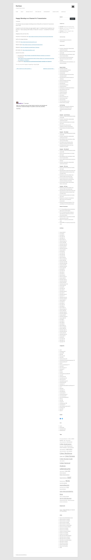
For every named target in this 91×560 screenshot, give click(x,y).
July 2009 (61, 301)
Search (61, 16)
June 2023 (61, 288)
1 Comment (18, 21)
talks (60, 398)
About (22, 11)
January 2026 (62, 242)
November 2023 (63, 281)
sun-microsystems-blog (66, 492)
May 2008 (61, 322)
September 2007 (63, 334)
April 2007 (61, 341)
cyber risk (62, 456)
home (26, 64)
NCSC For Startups (63, 93)
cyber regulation (69, 451)
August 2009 (62, 300)
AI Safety (69, 438)
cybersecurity (65, 469)
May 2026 (61, 236)
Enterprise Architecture (64, 81)
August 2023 (62, 285)
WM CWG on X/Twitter (64, 542)
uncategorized (62, 403)
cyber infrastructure (68, 446)
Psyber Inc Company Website (65, 531)
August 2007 (62, 335)
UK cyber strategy (65, 496)
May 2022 (61, 292)
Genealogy (63, 11)
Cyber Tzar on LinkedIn (64, 528)
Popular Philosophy (63, 92)
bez (32, 64)
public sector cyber (63, 487)
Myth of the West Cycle (64, 96)
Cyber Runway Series (63, 98)
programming (62, 382)
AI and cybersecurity (64, 438)
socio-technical (62, 395)
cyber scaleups (62, 460)
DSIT (69, 477)
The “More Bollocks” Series (64, 101)
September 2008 (63, 316)
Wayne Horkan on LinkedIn (65, 519)
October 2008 (62, 315)
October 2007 (62, 332)
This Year (64, 29)
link (60, 372)
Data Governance (64, 475)
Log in (61, 425)
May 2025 (61, 254)
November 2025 (63, 245)
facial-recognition (63, 361)
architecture (62, 351)
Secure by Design (63, 489)
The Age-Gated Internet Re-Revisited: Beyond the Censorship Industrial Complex (66, 59)
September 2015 (63, 297)
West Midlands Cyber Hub (64, 89)
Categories (69, 31)
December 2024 (62, 261)
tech (60, 400)
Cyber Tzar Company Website (65, 526)
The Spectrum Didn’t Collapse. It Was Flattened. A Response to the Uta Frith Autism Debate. (67, 214)
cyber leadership (62, 449)
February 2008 (62, 326)
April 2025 (61, 255)
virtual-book (62, 404)
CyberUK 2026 (62, 72)
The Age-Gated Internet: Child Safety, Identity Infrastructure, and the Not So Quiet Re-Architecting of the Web (67, 179)
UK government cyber (63, 500)
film (60, 363)
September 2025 (63, 248)
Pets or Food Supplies (64, 545)
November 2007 (63, 331)
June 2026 (61, 235)
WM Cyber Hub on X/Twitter (65, 538)
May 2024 (61, 272)
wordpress (62, 407)
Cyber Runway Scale (66, 459)
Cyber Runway (70, 456)
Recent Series (71, 26)
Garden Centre (56, 11)
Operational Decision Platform (65, 70)
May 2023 (61, 289)
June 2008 (61, 320)
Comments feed (63, 428)
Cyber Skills (67, 471)
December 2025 (62, 244)
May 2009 (61, 304)
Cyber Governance (65, 444)
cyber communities (63, 441)
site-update (62, 391)
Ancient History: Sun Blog (64, 102)
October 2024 (62, 264)
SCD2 (67, 487)
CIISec (64, 440)
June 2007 (61, 338)
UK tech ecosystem (71, 500)
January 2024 (62, 278)
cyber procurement (63, 451)
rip (60, 386)
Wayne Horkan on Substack (65, 523)
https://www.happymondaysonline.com (28, 42)
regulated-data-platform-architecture (66, 385)
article (61, 352)
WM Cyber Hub (38, 11)
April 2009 (61, 306)
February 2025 (62, 258)
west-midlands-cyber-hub (64, 406)
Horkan (19, 6)
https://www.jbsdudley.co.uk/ (29, 50)
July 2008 (61, 319)
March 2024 (62, 275)
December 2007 (62, 329)
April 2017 (61, 295)
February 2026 (62, 241)
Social (63, 32)
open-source (62, 379)
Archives (65, 31)
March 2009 (62, 307)
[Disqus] (35, 85)
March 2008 (62, 325)
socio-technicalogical (63, 397)
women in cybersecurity (63, 501)
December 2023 (62, 279)
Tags (72, 31)
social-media (62, 392)
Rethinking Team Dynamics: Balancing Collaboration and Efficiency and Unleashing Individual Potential (67, 108)
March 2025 (62, 257)
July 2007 (61, 337)
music (61, 375)
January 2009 (62, 310)
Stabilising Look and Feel (48, 68)
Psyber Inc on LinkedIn (64, 532)
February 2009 (62, 309)
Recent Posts (66, 26)
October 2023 (62, 282)
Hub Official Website (67, 535)
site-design (62, 389)
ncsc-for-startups (63, 483)
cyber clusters (68, 440)
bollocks (61, 440)
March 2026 (62, 239)
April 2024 (61, 273)
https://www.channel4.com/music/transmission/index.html (41, 36)
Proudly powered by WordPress (21, 554)
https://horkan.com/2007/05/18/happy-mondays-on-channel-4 (37, 55)
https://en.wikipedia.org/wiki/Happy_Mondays (29, 47)
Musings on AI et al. (63, 90)
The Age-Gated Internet (64, 71)
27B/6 (61, 547)
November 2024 (63, 263)
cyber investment (70, 447)
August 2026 (62, 232)
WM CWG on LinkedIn (64, 541)
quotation (61, 383)
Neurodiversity (47, 11)
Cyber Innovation (63, 447)
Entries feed (62, 427)
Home (17, 11)
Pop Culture (62, 95)
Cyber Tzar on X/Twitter (64, 529)
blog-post (61, 355)
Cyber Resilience (66, 453)
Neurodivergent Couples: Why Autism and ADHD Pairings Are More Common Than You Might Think (67, 172)
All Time (67, 29)
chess (61, 357)
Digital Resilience (63, 477)
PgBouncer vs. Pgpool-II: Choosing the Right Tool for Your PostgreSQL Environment (67, 199)
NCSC (68, 481)
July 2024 (61, 269)
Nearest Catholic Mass (64, 544)
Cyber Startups (63, 472)
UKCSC (61, 496)
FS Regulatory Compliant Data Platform (67, 87)
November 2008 (63, 313)
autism (72, 438)
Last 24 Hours (65, 28)
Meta (65, 32)
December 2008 (62, 312)
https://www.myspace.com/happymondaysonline (32, 44)
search (61, 388)
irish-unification (62, 367)
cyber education (69, 441)
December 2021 (62, 294)
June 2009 (61, 303)
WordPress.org (62, 430)
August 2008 (62, 318)
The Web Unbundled (63, 68)
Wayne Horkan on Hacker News (65, 525)
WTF (60, 410)
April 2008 (61, 323)
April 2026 (61, 238)
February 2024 (62, 276)
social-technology (63, 394)
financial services (62, 481)
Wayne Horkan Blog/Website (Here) (66, 517)
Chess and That (62, 99)
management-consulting (64, 373)
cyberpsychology (63, 358)
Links (67, 32)
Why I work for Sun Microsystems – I (24, 68)
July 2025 (61, 251)
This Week (71, 28)
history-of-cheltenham (64, 364)
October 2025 (62, 247)
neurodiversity (62, 378)
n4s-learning (62, 376)
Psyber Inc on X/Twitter (64, 534)
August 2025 (62, 249)
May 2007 (61, 340)
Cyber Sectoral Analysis (64, 84)
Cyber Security (62, 471)
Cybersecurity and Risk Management (66, 360)
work (61, 409)
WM (60, 535)
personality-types (63, 381)
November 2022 (63, 291)
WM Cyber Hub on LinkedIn (65, 537)
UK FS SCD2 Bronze (65, 498)
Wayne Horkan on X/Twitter (65, 520)
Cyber (62, 535)
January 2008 (62, 328)
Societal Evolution (63, 86)
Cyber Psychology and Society (65, 80)
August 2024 (62, 267)
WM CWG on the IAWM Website (65, 540)
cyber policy (69, 449)
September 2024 (63, 266)
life (60, 370)
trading (61, 401)
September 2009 (63, 298)
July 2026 (61, 233)
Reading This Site (29, 11)
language (61, 369)
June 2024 (61, 270)
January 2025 (62, 260)
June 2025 (61, 252)
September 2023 (63, 283)
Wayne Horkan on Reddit (64, 522)
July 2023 (61, 286)
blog (60, 354)
